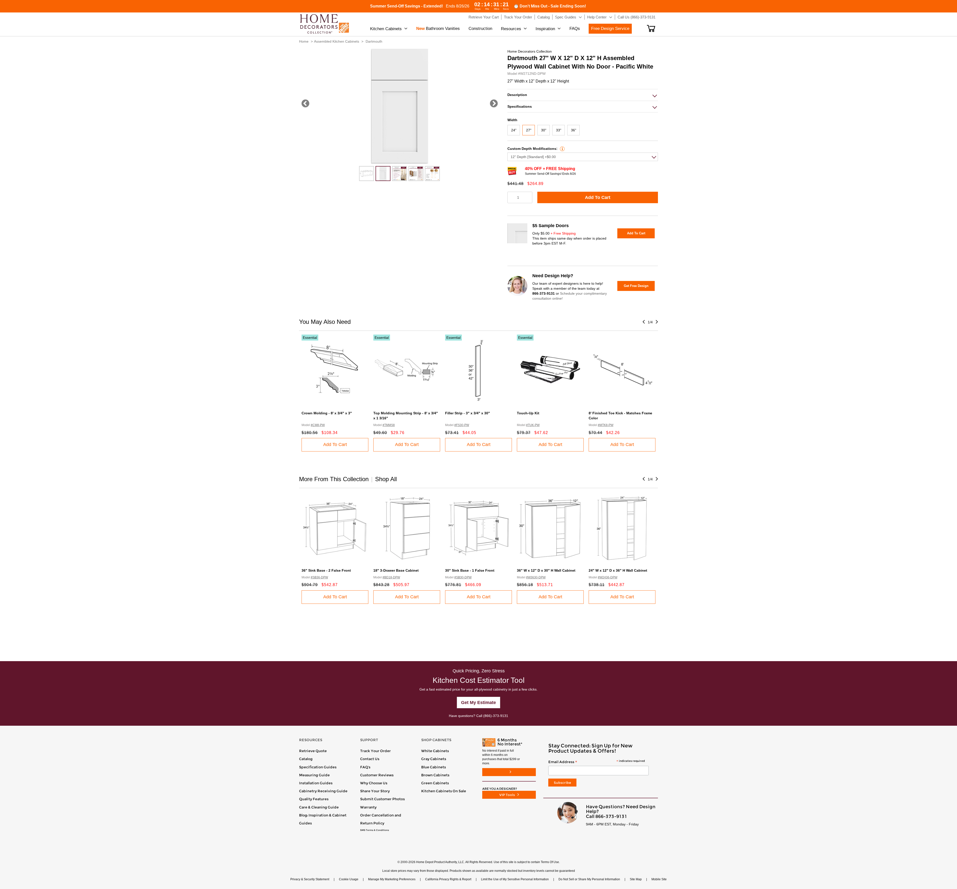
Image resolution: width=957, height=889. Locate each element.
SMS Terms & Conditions (374, 830)
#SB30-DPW (463, 577)
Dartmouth (374, 41)
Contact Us (369, 759)
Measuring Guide (314, 775)
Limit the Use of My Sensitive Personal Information (515, 879)
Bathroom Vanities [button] (438, 28)
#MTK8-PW (605, 425)
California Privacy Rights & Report (448, 879)
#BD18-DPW (391, 577)
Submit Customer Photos (382, 799)
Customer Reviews (377, 775)
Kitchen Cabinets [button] (386, 28)
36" (573, 130)
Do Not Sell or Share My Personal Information (589, 879)
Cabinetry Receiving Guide (323, 791)
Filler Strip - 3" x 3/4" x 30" (467, 413)
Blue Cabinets (433, 767)
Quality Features (313, 799)
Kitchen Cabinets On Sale (443, 791)
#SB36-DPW (319, 577)
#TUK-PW (533, 425)
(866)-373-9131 (495, 716)
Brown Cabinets (435, 775)
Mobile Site (659, 879)
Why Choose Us (373, 783)
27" (528, 130)
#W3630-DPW (536, 577)
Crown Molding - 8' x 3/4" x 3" (327, 413)
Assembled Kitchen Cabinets (336, 41)
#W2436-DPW (607, 577)
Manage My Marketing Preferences (391, 879)
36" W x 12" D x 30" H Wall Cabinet (546, 570)
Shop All (386, 479)
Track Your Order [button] (518, 17)
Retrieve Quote (313, 751)
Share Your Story (375, 791)
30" (543, 130)
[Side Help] (561, 149)
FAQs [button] (574, 28)
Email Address (596, 762)
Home (304, 41)
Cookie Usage (348, 879)
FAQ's (365, 767)
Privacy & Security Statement (309, 879)
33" (558, 130)
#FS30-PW (461, 425)
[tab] (582, 94)
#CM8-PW (318, 425)
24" (513, 130)
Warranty (368, 807)
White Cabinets (435, 751)
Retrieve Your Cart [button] (484, 17)
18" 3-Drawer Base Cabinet (396, 570)
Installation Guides (315, 783)
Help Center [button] (597, 17)
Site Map (636, 879)
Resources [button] (511, 28)
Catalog (306, 759)
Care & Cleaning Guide (319, 807)
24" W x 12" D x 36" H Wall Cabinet (618, 570)
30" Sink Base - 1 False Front (469, 570)
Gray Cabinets (433, 759)
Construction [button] (480, 28)
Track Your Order (375, 751)
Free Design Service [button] (610, 28)
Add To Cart (597, 197)
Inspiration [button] (545, 28)
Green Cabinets (435, 783)
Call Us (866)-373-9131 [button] (636, 17)
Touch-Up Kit (528, 413)
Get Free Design (636, 286)
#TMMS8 (389, 425)
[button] (651, 28)
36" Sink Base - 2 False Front (326, 570)
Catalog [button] (543, 17)
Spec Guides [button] (565, 17)
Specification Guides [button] (317, 767)
